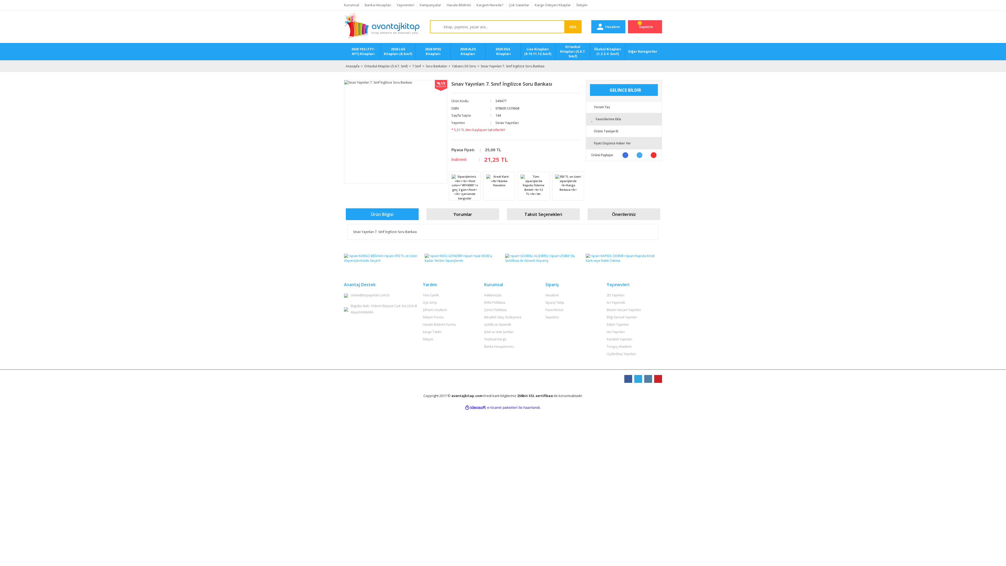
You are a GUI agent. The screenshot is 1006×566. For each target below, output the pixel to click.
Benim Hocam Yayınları (624, 310)
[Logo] (382, 27)
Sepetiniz (552, 317)
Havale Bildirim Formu (439, 324)
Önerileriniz (624, 214)
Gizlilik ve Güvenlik (497, 324)
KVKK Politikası (494, 302)
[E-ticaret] (502, 407)
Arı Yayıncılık (616, 302)
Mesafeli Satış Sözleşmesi (502, 317)
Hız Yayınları (616, 332)
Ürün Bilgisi (382, 214)
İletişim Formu (433, 317)
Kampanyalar (430, 5)
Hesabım (552, 295)
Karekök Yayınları (619, 339)
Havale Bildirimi (459, 5)
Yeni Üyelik (431, 295)
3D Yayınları (615, 295)
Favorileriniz (554, 310)
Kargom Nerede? (490, 5)
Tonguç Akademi (619, 346)
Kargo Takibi (432, 332)
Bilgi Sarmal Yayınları (622, 317)
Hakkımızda (492, 295)
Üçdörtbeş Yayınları (621, 354)
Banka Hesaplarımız (499, 346)
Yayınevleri (405, 5)
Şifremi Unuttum (435, 310)
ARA (572, 26)
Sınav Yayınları (507, 122)
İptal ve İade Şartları (499, 332)
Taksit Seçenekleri (543, 214)
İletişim (581, 5)
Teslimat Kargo (495, 339)
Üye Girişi (430, 302)
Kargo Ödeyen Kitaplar (553, 5)
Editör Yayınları (618, 324)
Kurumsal (351, 5)
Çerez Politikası (495, 310)
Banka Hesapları (378, 5)
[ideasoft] (475, 407)
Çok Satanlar (519, 5)
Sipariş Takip (554, 302)
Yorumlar (462, 214)
